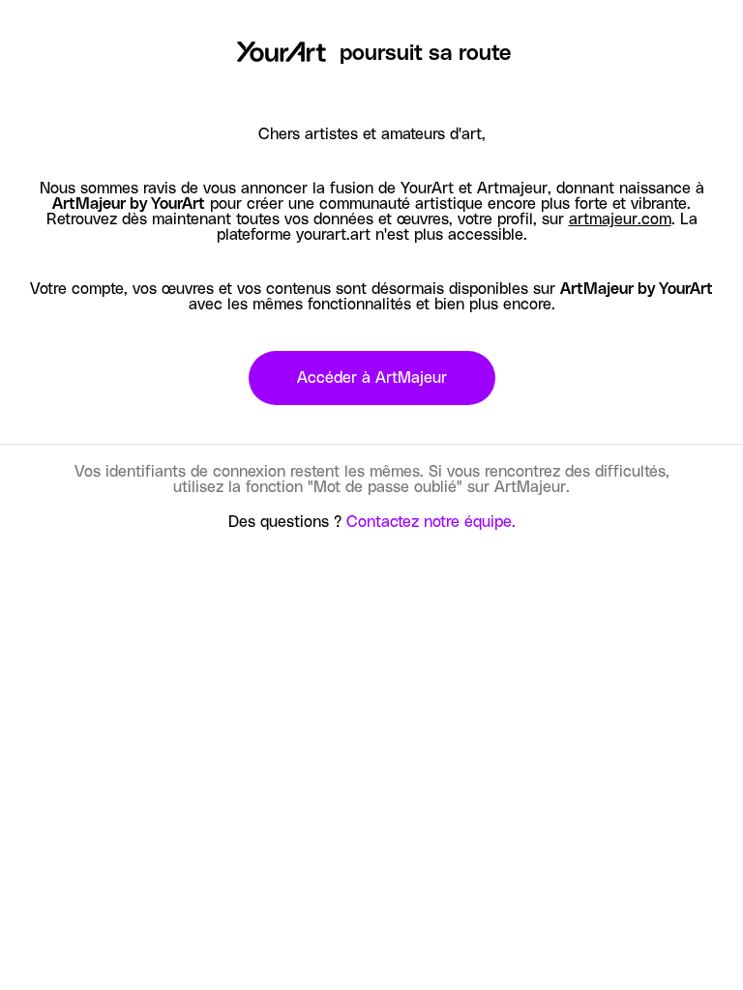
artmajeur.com (620, 219)
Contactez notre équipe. (431, 522)
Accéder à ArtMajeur (372, 378)
